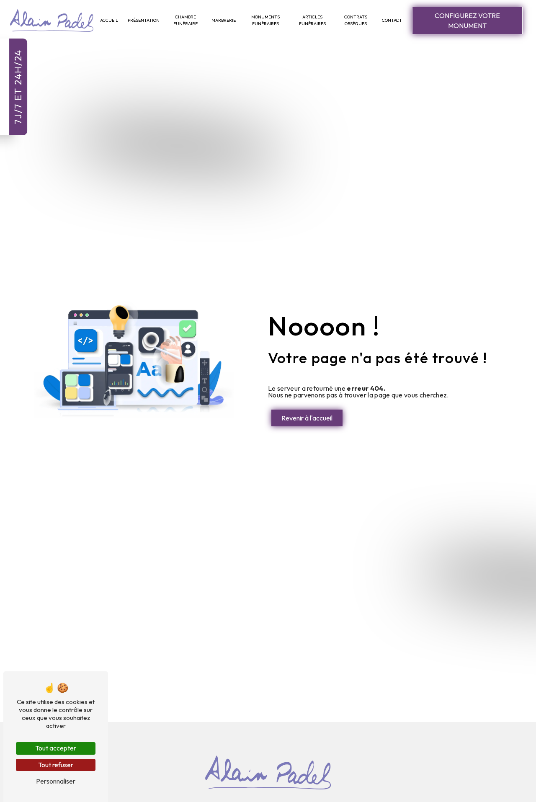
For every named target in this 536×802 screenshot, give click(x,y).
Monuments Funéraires (265, 20)
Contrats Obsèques (355, 20)
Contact (392, 20)
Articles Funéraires (312, 20)
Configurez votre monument (467, 20)
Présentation (144, 20)
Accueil (109, 20)
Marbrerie (223, 20)
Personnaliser (55, 781)
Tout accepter (55, 748)
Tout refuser (55, 765)
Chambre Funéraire (185, 20)
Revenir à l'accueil (306, 418)
